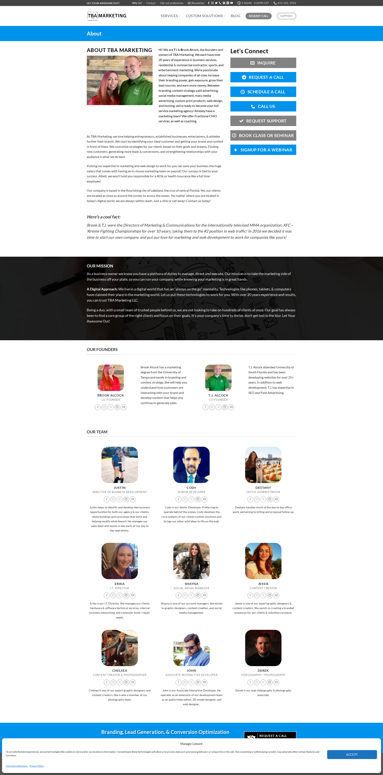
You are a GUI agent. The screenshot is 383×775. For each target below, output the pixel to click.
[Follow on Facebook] (208, 3)
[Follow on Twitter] (216, 3)
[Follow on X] (111, 407)
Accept (352, 754)
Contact (151, 3)
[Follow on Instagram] (212, 3)
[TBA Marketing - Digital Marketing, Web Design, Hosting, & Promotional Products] (107, 16)
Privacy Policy (37, 765)
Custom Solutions (204, 16)
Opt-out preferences (17, 765)
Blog (235, 16)
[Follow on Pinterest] (224, 3)
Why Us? (137, 3)
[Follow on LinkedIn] (228, 3)
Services (169, 16)
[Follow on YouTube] (231, 3)
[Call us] (220, 3)
